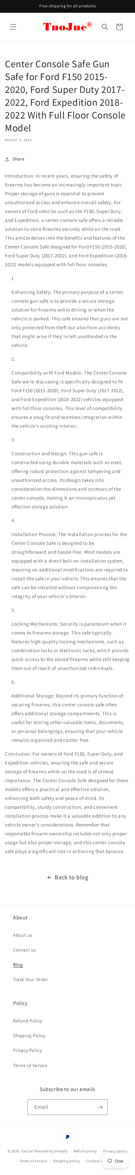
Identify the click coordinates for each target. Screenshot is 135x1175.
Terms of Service (30, 1065)
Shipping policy (66, 1161)
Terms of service (33, 1161)
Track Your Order (30, 979)
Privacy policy (115, 1151)
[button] (13, 27)
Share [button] (18, 159)
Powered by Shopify (51, 1150)
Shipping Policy (29, 1035)
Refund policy (85, 1151)
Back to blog (71, 877)
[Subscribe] (100, 1107)
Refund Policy (27, 1021)
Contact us (24, 950)
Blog (18, 965)
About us (22, 935)
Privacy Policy (27, 1050)
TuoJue (27, 1150)
